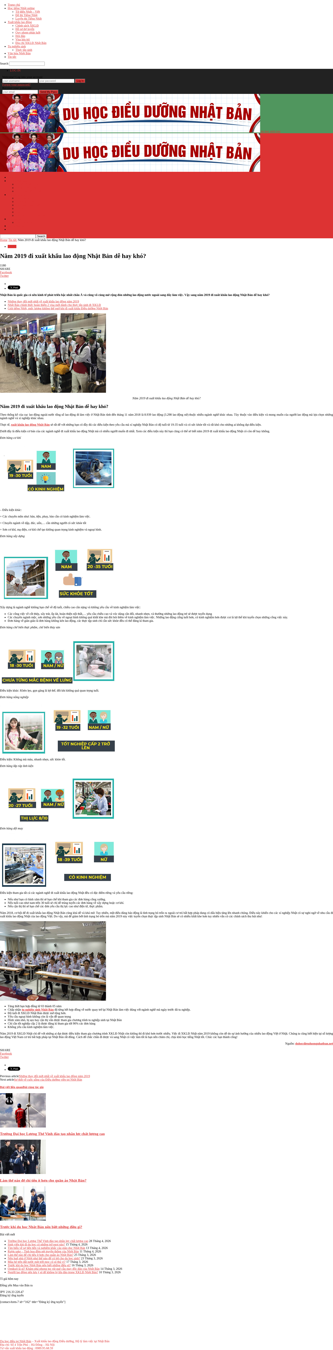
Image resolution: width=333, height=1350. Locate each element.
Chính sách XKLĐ (27, 25)
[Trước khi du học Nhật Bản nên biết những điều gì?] (23, 1219)
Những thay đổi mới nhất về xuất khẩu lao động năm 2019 (43, 301)
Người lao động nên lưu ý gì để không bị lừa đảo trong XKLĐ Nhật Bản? (53, 1272)
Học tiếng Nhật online (21, 8)
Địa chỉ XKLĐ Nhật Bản (30, 43)
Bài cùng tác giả (33, 1087)
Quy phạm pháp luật (27, 32)
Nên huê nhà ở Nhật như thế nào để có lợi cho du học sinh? (44, 1258)
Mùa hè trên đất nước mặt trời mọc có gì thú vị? (37, 1261)
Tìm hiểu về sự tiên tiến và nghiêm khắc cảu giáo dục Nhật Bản (46, 1248)
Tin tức (12, 56)
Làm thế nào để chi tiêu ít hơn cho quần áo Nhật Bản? (43, 1180)
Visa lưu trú (22, 39)
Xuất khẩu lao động (20, 22)
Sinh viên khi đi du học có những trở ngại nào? (36, 1244)
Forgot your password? (16, 84)
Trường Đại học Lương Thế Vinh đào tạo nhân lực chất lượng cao (52, 1134)
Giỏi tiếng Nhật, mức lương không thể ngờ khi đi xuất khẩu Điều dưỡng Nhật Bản (58, 308)
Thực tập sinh (23, 49)
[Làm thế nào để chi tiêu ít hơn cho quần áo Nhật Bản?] (23, 1173)
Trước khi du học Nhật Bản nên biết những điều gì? (41, 1227)
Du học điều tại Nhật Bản (15, 1341)
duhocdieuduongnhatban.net (314, 1043)
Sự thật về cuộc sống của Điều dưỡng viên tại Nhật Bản (48, 1079)
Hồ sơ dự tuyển (24, 29)
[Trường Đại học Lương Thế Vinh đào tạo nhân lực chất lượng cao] (23, 1126)
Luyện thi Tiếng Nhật (28, 18)
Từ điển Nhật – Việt (27, 11)
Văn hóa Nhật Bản (19, 53)
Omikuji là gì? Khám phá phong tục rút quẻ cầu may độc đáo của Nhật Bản (54, 1268)
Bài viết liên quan (11, 1087)
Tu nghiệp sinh (17, 46)
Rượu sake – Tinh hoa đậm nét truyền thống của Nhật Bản (43, 1251)
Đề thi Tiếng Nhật (26, 15)
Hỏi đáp (20, 36)
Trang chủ (14, 4)
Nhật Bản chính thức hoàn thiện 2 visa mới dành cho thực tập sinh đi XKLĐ (54, 305)
